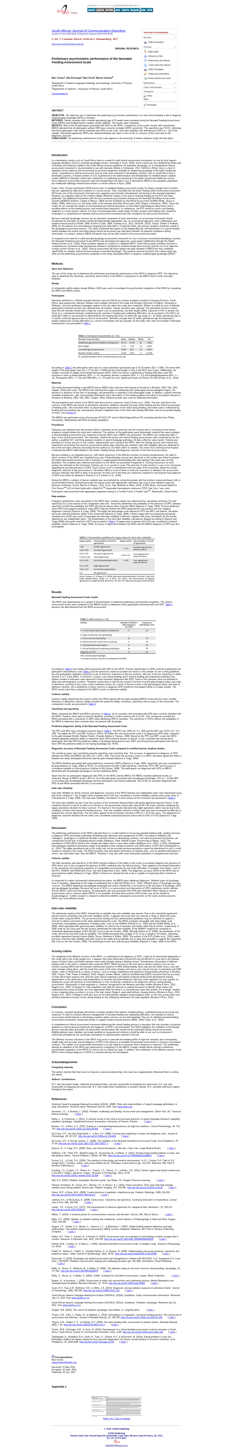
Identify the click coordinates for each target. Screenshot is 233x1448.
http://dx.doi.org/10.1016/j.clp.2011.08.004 (77, 1129)
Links (78, 1114)
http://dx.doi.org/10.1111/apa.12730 (96, 1342)
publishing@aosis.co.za (116, 1445)
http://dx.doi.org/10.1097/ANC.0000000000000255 (128, 1239)
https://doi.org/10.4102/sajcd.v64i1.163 (68, 44)
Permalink (152, 105)
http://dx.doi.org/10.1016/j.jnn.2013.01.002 (141, 1317)
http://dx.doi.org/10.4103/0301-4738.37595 (136, 1253)
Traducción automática (158, 74)
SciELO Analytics (156, 42)
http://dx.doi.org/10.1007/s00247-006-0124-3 (73, 1195)
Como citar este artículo (159, 65)
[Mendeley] (145, 96)
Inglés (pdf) (153, 52)
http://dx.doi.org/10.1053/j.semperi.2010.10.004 (75, 1175)
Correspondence (60, 93)
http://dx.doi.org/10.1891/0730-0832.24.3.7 (84, 1324)
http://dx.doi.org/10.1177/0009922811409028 (129, 1155)
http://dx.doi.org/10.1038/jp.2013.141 (101, 1290)
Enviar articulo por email (159, 78)
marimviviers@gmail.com (64, 1362)
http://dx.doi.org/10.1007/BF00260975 (79, 1271)
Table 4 (92, 704)
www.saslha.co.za (80, 1298)
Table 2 (111, 521)
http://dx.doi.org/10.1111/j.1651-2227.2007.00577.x (83, 1143)
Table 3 (168, 604)
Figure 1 (71, 412)
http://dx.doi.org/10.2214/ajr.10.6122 (145, 1187)
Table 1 (87, 323)
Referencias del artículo (159, 60)
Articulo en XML (155, 56)
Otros (149, 96)
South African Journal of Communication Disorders (89, 31)
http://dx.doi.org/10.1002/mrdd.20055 (127, 1283)
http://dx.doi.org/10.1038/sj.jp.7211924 (97, 1136)
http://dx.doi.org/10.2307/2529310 (68, 1209)
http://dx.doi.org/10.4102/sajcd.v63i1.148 (143, 1332)
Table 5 (171, 798)
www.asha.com (125, 1106)
